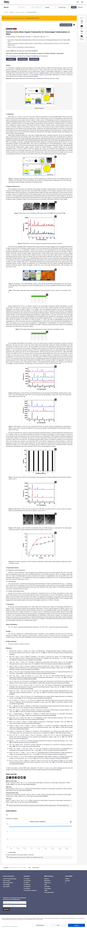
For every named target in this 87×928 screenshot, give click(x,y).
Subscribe (6, 909)
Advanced (80, 7)
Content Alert (35, 867)
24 (29, 361)
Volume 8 (17, 12)
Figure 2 (23, 190)
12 (60, 131)
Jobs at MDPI (6, 886)
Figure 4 (20, 261)
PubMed (12, 654)
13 (25, 140)
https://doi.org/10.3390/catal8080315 (28, 51)
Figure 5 (62, 350)
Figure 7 (63, 434)
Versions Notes (34, 59)
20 (22, 147)
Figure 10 (32, 443)
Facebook (67, 880)
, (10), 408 (33, 18)
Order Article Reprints (66, 25)
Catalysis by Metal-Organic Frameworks (36, 56)
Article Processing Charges (9, 878)
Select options (7, 902)
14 (27, 140)
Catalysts (11, 12)
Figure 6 (21, 363)
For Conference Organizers (30, 890)
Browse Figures (22, 59)
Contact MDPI (6, 884)
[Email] (7, 778)
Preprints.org (47, 882)
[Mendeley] (24, 778)
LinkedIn (67, 878)
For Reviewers (27, 880)
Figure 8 (70, 436)
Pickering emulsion (49, 78)
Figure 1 (26, 148)
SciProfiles (47, 886)
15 (59, 142)
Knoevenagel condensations (36, 78)
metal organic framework (18, 78)
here (67, 805)
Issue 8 (23, 12)
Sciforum (46, 878)
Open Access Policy (8, 882)
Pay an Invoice (6, 880)
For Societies (27, 888)
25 (30, 361)
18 (61, 145)
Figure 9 (46, 437)
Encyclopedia (47, 888)
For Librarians (27, 884)
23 (47, 312)
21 (9, 195)
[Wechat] (19, 778)
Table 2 (28, 309)
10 (41, 131)
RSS (29, 867)
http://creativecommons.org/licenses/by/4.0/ (49, 769)
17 (59, 145)
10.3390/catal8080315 (31, 12)
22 (46, 312)
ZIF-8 (27, 78)
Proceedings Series (49, 892)
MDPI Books (47, 880)
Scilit (70, 652)
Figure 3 (14, 194)
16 (61, 142)
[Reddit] (22, 778)
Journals (6, 12)
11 (58, 131)
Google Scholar (58, 652)
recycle (57, 78)
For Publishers (27, 886)
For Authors (26, 878)
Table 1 (70, 251)
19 (71, 145)
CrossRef (66, 652)
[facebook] (16, 778)
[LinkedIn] (13, 778)
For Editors (26, 882)
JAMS (45, 890)
